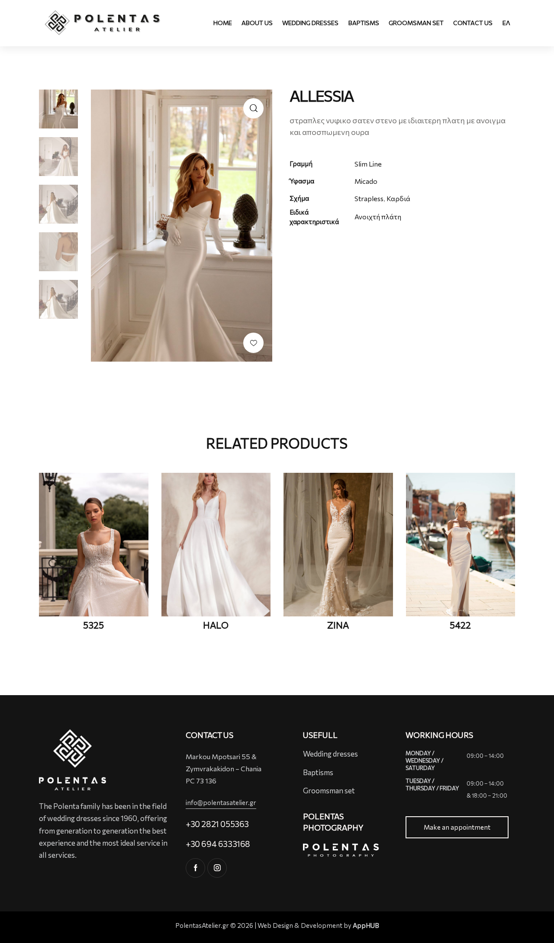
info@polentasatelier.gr (221, 802)
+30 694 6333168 (218, 844)
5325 (93, 625)
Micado (365, 181)
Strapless (368, 198)
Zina (338, 625)
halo (216, 625)
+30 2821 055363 (217, 824)
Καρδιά (398, 198)
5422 (460, 625)
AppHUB (366, 925)
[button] (253, 343)
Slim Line (368, 164)
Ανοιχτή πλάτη (377, 216)
